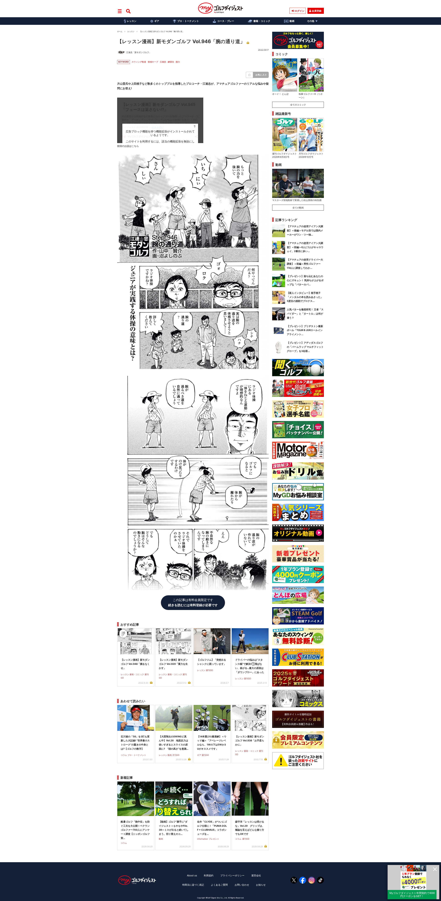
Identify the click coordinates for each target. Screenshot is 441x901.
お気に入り (261, 74)
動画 (292, 20)
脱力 (178, 62)
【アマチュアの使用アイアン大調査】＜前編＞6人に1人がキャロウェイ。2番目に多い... (305, 247)
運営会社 (256, 875)
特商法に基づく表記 (193, 884)
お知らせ (261, 884)
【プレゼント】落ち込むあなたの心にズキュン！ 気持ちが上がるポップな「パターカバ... (305, 280)
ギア (156, 20)
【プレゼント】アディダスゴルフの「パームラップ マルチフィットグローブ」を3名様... (305, 346)
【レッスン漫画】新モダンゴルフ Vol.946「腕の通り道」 (181, 41)
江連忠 (163, 62)
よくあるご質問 (219, 884)
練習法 (171, 62)
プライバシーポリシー (232, 875)
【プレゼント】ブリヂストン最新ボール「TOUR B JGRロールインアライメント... (305, 330)
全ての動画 (298, 207)
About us (192, 875)
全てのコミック (298, 104)
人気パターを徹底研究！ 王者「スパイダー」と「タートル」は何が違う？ (305, 313)
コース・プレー (225, 20)
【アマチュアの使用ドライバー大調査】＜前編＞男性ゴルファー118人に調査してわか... (305, 263)
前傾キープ (153, 62)
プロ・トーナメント (188, 20)
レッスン (131, 20)
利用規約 (208, 875)
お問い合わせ (242, 884)
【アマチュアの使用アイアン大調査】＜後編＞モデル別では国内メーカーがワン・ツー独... (305, 230)
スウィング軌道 (139, 62)
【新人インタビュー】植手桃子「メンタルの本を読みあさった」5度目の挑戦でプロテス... (305, 297)
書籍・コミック (261, 20)
